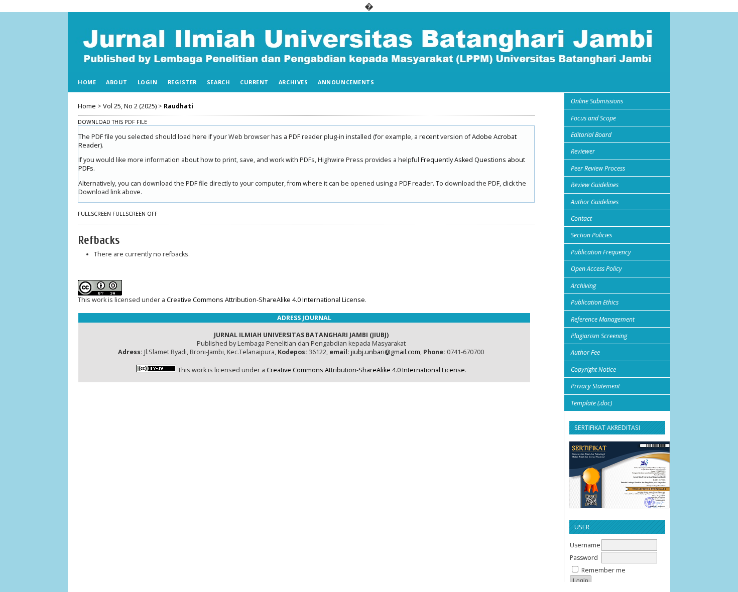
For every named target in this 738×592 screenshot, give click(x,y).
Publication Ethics (595, 302)
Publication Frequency (601, 252)
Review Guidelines (595, 185)
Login (148, 82)
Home (87, 82)
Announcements (346, 82)
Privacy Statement (595, 386)
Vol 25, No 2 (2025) (130, 106)
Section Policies (591, 235)
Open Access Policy (596, 268)
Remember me (603, 570)
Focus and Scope (593, 118)
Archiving (583, 285)
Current (254, 82)
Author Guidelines (595, 202)
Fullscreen (94, 213)
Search (218, 82)
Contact (581, 218)
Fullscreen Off (135, 213)
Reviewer (583, 151)
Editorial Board (591, 134)
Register (182, 82)
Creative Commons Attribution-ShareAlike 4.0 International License (266, 299)
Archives (293, 82)
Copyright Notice (593, 369)
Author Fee (585, 352)
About (117, 82)
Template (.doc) (591, 403)
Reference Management (603, 319)
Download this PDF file (112, 121)
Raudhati (178, 106)
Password (584, 557)
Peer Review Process (598, 168)
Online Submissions (597, 101)
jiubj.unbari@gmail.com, (386, 352)
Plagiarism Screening (599, 336)
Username (585, 545)
